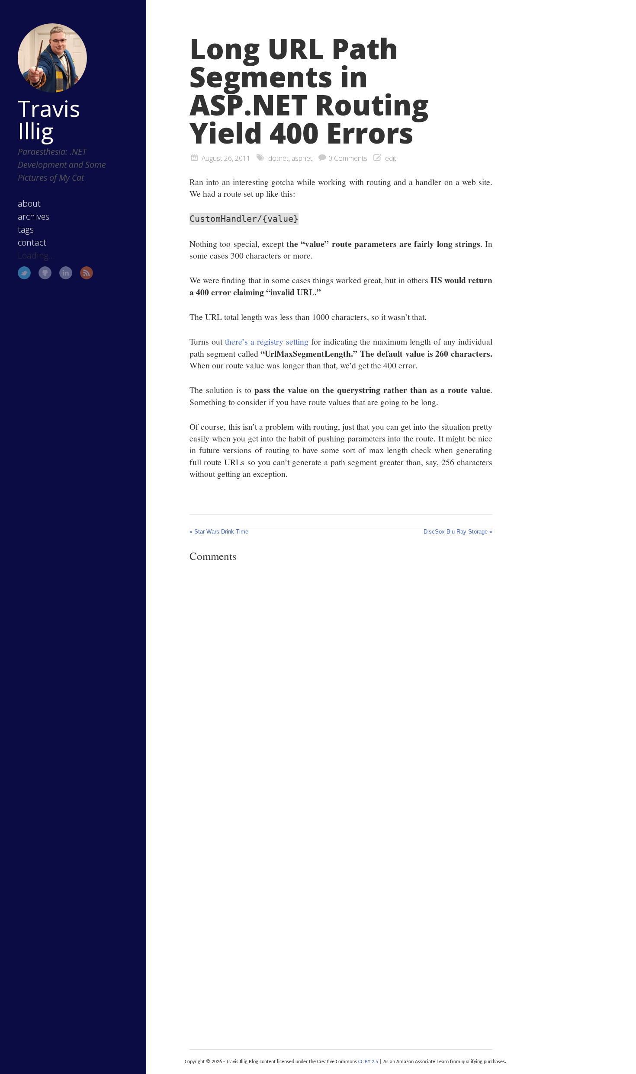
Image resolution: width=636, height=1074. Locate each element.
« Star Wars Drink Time (219, 531)
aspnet (302, 158)
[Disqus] (341, 688)
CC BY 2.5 (368, 1061)
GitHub (45, 272)
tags (26, 229)
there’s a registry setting (266, 341)
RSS (86, 272)
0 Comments (347, 158)
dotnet (278, 158)
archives (33, 216)
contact (32, 242)
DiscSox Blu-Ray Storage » (458, 531)
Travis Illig (49, 119)
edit (390, 158)
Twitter (24, 272)
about (29, 203)
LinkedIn (65, 272)
